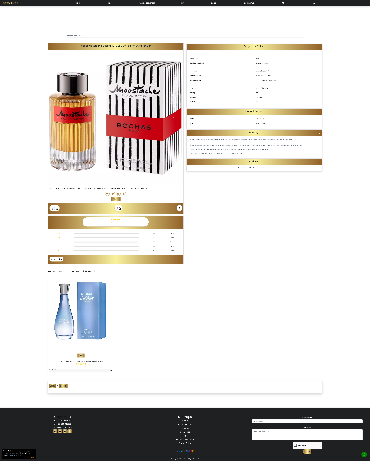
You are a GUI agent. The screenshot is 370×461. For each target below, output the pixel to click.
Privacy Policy (185, 443)
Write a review (56, 259)
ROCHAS (259, 119)
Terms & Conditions (185, 439)
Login (110, 3)
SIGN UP (63, 386)
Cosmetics (185, 432)
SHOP (182, 3)
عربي (313, 3)
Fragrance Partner (147, 3)
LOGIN (52, 386)
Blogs (213, 3)
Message (307, 427)
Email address (307, 417)
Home (78, 3)
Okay (32, 457)
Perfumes (185, 428)
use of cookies (16, 455)
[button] (58, 117)
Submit (307, 451)
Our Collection (185, 424)
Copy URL (115, 199)
